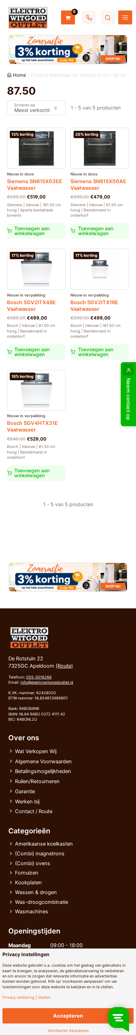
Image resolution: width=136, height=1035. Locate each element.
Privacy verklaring (18, 997)
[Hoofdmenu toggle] (125, 17)
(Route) (64, 666)
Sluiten (44, 997)
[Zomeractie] (68, 49)
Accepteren (68, 1016)
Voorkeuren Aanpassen (68, 1031)
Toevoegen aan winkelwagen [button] (32, 230)
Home (19, 75)
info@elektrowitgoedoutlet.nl (47, 682)
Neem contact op (128, 399)
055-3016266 (39, 677)
